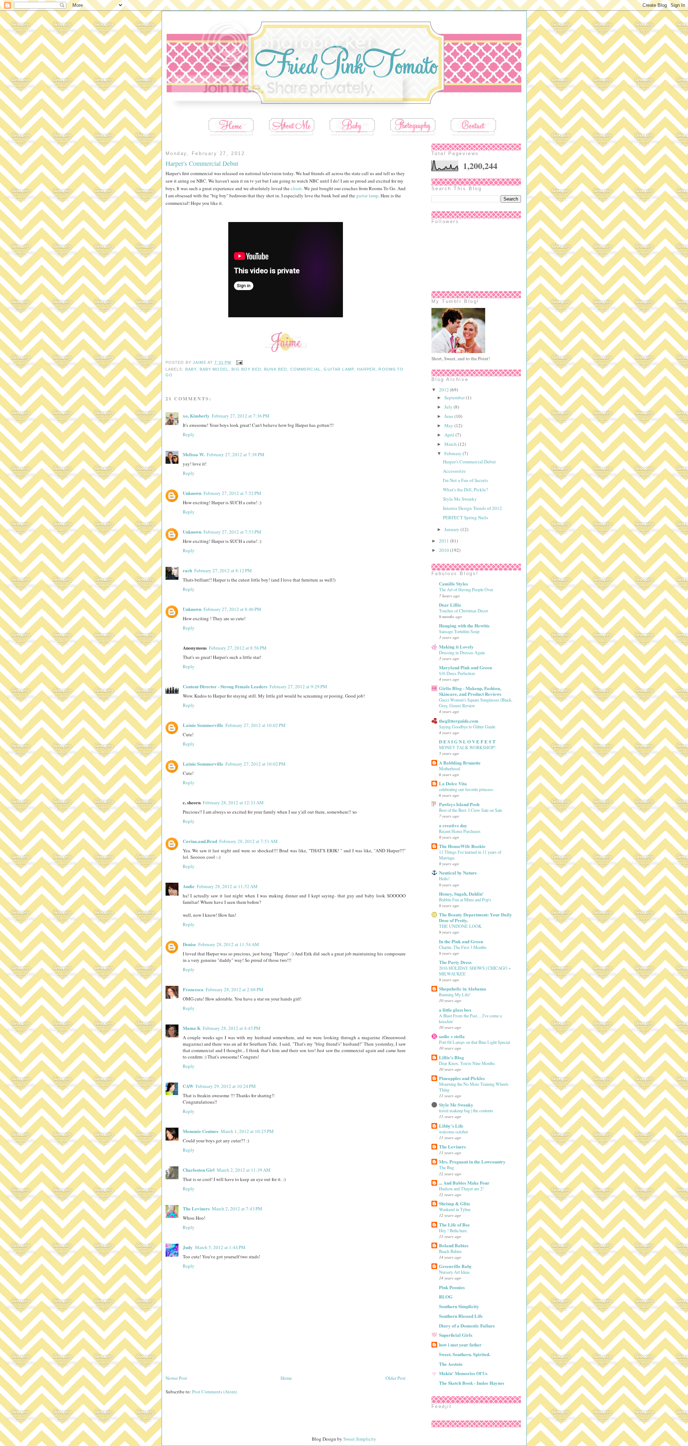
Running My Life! (454, 994)
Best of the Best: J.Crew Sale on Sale (470, 810)
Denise (189, 944)
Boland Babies (453, 1245)
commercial (305, 369)
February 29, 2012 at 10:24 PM (226, 1086)
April (449, 435)
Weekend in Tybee (454, 1209)
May (449, 425)
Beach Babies (450, 1251)
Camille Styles (453, 583)
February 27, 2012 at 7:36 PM (240, 416)
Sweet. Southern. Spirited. (464, 1354)
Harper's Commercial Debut (469, 461)
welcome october (453, 1131)
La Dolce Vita (453, 783)
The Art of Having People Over (466, 589)
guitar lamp (367, 195)
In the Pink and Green (461, 941)
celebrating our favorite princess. (466, 789)
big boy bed (246, 369)
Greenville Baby (455, 1266)
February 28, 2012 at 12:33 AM (233, 802)
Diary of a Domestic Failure (467, 1325)
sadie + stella (452, 1036)
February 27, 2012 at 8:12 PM (223, 570)
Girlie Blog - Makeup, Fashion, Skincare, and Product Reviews (470, 691)
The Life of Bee (454, 1224)
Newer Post (176, 1378)
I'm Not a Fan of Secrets (465, 480)
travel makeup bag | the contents (466, 1110)
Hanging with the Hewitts (464, 625)
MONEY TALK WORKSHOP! (467, 747)
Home (286, 1378)
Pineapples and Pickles (462, 1078)
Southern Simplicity (459, 1306)
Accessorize (454, 471)
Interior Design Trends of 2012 (472, 508)
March (451, 444)
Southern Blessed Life (461, 1315)
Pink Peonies (452, 1287)
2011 (444, 541)
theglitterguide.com (458, 720)
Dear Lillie (450, 604)
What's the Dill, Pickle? (465, 489)
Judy (188, 1247)
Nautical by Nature (458, 872)
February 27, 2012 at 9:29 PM (298, 686)
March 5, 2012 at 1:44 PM (220, 1247)
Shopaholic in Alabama (462, 988)
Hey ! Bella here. (453, 1230)
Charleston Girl (199, 1169)
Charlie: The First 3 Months (463, 947)
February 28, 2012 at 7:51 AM (248, 841)
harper (366, 369)
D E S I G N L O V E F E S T (467, 741)
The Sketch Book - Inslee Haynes (471, 1382)
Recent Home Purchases (460, 831)
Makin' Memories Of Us (463, 1373)
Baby (191, 369)
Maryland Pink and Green (465, 667)
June (449, 416)
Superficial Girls (455, 1334)
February (453, 453)
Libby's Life (451, 1125)
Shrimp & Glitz (454, 1203)
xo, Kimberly (196, 415)
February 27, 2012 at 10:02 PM (255, 725)
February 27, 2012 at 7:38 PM (235, 454)
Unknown (192, 493)
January (452, 529)
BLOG (446, 1296)
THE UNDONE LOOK (460, 926)
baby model (214, 369)
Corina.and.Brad (200, 841)
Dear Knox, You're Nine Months (467, 1063)
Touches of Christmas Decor (463, 610)
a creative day (453, 825)
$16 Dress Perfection (457, 673)
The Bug (446, 1167)
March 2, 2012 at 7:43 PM (237, 1208)
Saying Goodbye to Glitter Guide (467, 726)
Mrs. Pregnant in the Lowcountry (472, 1161)
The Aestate (451, 1363)
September (455, 397)
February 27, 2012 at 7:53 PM (232, 532)
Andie (189, 886)
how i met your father (460, 1344)
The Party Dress (455, 962)
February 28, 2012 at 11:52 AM (227, 886)
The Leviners (196, 1208)
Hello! (444, 878)
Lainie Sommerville (203, 725)
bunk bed (275, 369)
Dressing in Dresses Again (462, 652)
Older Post (396, 1378)
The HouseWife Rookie (462, 846)
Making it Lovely (456, 646)
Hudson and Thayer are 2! (461, 1188)
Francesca (193, 989)
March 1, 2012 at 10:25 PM (247, 1131)
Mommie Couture (201, 1131)
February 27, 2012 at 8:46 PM (232, 609)
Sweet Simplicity (359, 1439)
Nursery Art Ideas (454, 1272)
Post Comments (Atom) (214, 1391)
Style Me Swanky (460, 499)
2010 (444, 550)
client (296, 188)
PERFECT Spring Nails (465, 517)
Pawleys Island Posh (459, 804)
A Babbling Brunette (460, 762)
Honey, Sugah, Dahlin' (461, 893)
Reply (189, 434)
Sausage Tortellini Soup (459, 631)
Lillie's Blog (451, 1057)
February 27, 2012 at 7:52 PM (232, 493)
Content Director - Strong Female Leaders (225, 686)
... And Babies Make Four (464, 1182)
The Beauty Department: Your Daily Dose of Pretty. (475, 917)
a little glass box (455, 1009)
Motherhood (449, 768)
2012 (444, 389)
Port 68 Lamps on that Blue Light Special (474, 1042)
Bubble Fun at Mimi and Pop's (465, 899)
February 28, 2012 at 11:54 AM (228, 944)
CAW (188, 1086)
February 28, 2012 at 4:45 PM (232, 1028)
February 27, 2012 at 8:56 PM (238, 648)
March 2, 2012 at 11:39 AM (244, 1170)
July (449, 407)
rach (187, 570)
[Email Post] (238, 362)
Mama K (192, 1028)
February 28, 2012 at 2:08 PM (234, 989)
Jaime (200, 362)
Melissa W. (194, 454)
